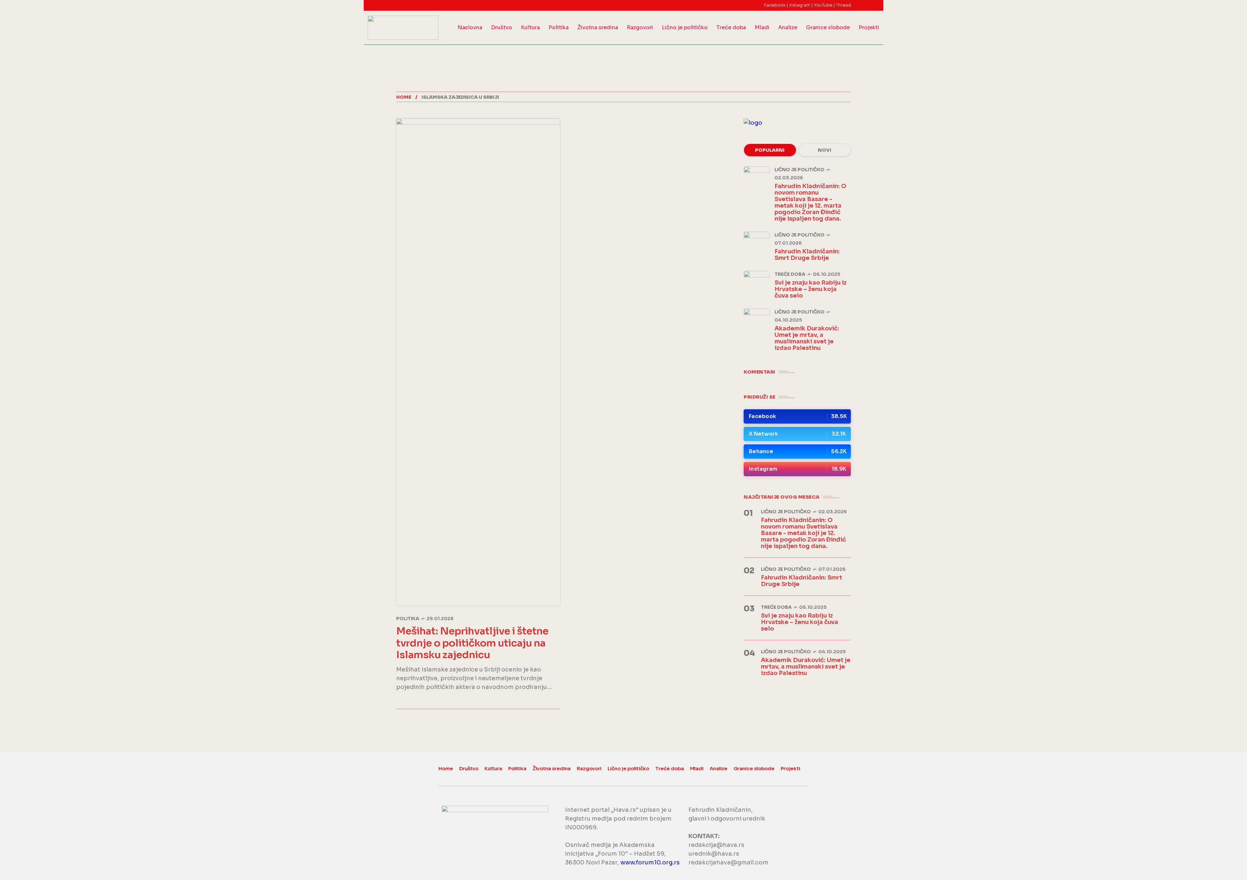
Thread (843, 5)
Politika (558, 27)
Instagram (799, 5)
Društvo (501, 27)
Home (403, 97)
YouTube (823, 5)
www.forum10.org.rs (650, 862)
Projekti (869, 27)
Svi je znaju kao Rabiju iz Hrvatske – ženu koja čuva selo (811, 289)
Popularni (770, 150)
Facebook (775, 5)
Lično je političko (685, 27)
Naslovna (470, 27)
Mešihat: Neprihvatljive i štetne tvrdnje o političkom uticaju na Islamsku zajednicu (472, 643)
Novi (824, 150)
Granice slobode (828, 27)
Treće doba (731, 27)
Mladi (762, 27)
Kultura (530, 27)
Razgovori (640, 27)
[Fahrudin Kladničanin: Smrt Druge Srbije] (757, 245)
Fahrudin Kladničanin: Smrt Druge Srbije (807, 254)
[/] (797, 416)
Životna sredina (597, 27)
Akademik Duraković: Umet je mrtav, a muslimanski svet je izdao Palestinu (807, 338)
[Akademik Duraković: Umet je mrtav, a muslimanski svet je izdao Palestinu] (757, 322)
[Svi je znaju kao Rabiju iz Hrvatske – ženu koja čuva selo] (757, 284)
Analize (787, 27)
